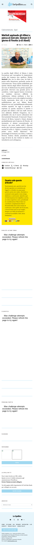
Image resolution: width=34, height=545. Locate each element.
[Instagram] (18, 520)
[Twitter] (14, 520)
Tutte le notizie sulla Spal (9, 530)
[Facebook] (10, 520)
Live (31, 524)
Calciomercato (7, 30)
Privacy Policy (12, 526)
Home (3, 524)
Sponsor (18, 524)
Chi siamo (8, 524)
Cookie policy (21, 526)
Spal (15, 30)
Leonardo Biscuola (6, 158)
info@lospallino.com (12, 541)
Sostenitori (25, 524)
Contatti (4, 526)
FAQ (14, 524)
